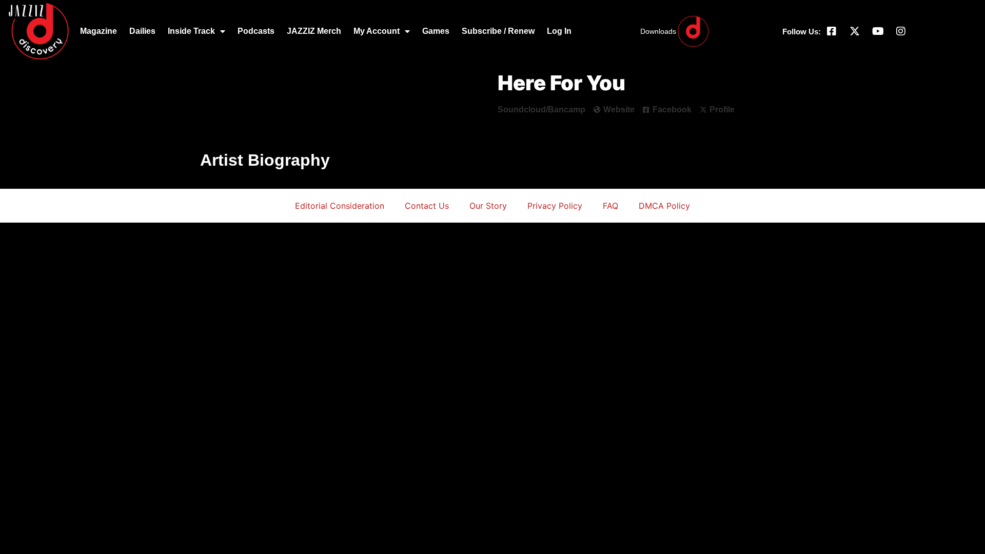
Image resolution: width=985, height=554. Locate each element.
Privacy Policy (554, 206)
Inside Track (191, 31)
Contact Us (427, 206)
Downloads (658, 31)
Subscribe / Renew (498, 31)
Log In (559, 31)
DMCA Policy (664, 206)
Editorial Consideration (339, 206)
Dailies (142, 31)
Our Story (488, 206)
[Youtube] (878, 31)
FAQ (610, 206)
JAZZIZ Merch (314, 31)
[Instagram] (901, 31)
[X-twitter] (854, 31)
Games (435, 31)
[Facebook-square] (831, 31)
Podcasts (256, 31)
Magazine (98, 31)
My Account (376, 31)
